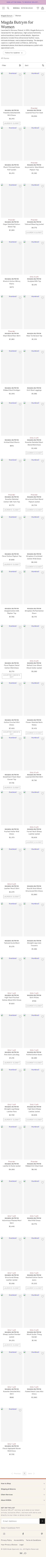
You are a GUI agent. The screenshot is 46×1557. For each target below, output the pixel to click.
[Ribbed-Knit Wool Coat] (34, 1142)
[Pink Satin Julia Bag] (12, 1031)
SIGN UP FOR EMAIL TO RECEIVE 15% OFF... (23, 2)
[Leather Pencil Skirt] (12, 865)
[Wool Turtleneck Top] (34, 312)
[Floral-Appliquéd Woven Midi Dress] (12, 1425)
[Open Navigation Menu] (3, 8)
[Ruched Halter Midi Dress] (12, 808)
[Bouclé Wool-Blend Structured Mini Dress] (34, 865)
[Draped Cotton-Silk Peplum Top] (12, 587)
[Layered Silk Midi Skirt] (34, 753)
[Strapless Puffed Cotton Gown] (34, 587)
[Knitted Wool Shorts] (12, 419)
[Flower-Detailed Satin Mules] (34, 699)
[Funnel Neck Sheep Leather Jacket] (34, 808)
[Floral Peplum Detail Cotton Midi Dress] (12, 642)
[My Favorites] (38, 8)
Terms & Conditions (33, 1540)
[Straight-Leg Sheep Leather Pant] (12, 1085)
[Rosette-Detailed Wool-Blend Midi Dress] (34, 419)
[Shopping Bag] (42, 8)
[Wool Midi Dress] (34, 1197)
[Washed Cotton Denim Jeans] (34, 1254)
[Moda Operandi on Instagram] (4, 1534)
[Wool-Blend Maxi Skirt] (12, 312)
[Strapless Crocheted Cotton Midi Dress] (34, 533)
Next (30, 1473)
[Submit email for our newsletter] (42, 1521)
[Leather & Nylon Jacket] (12, 1142)
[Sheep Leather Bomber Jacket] (12, 1311)
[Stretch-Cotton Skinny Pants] (12, 258)
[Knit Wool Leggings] (34, 367)
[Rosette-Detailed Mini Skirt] (12, 1368)
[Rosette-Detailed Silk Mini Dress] (12, 89)
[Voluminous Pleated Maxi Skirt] (12, 1197)
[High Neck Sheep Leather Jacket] (34, 1085)
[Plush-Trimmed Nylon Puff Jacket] (12, 144)
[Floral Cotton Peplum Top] (12, 533)
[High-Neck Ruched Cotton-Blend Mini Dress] (12, 974)
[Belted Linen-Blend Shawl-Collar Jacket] (34, 642)
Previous (17, 1473)
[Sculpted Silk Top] (34, 258)
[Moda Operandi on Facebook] (23, 1534)
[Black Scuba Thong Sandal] (34, 1311)
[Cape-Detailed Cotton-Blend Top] (12, 201)
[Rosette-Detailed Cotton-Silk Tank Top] (12, 476)
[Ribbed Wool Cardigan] (12, 367)
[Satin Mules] (34, 974)
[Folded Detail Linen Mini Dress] (34, 1368)
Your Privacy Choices (9, 1545)
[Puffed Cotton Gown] (34, 1031)
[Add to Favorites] (20, 74)
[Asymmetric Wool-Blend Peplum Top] (34, 144)
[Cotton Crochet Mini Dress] (12, 699)
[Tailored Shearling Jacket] (34, 201)
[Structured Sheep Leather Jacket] (12, 1254)
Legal (21, 1545)
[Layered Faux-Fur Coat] (34, 89)
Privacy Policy (6, 1540)
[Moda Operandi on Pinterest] (42, 1534)
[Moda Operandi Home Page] (23, 8)
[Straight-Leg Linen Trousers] (34, 919)
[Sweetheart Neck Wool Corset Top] (12, 753)
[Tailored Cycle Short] (12, 919)
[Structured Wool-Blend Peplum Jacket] (34, 476)
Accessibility (19, 1540)
